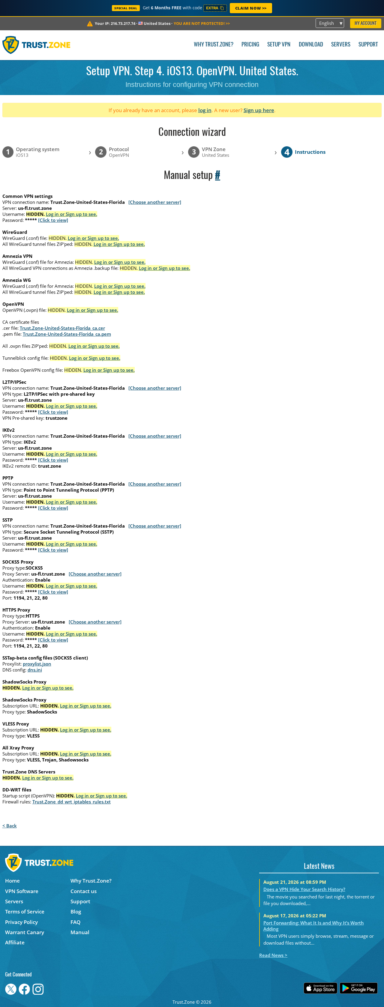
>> (202, 23)
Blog (75, 911)
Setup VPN (278, 45)
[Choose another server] (154, 202)
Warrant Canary (24, 932)
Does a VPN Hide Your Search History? (304, 889)
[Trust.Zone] (36, 45)
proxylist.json (37, 664)
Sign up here (259, 110)
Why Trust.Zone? (213, 45)
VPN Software (21, 891)
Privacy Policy (21, 922)
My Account (365, 23)
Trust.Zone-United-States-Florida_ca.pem (67, 334)
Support (368, 45)
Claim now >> (251, 8)
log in (205, 110)
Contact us (83, 891)
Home (12, 880)
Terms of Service (24, 911)
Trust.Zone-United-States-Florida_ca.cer (62, 328)
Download (311, 45)
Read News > (273, 955)
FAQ (75, 922)
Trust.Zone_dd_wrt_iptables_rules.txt (71, 802)
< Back (9, 826)
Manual (79, 932)
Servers (340, 45)
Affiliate (15, 942)
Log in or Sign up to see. (71, 214)
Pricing (250, 45)
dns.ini (35, 670)
